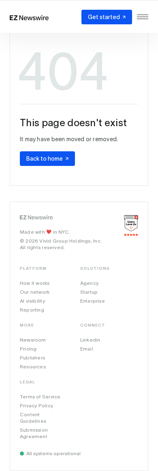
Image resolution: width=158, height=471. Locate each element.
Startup (89, 292)
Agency (89, 283)
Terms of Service (40, 396)
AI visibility (32, 300)
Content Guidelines (33, 418)
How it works (35, 283)
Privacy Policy (36, 405)
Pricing (28, 348)
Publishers (32, 357)
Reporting (32, 309)
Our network (34, 292)
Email (86, 348)
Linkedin (90, 339)
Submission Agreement (34, 433)
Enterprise (92, 300)
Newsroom (33, 339)
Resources (33, 366)
